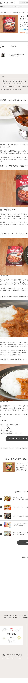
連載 (9, 617)
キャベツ (12, 6)
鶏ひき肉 (17, 6)
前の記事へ (14, 46)
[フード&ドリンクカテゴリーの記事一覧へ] (22, 33)
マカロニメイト (16, 617)
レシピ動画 (23, 615)
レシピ (16, 615)
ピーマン (22, 6)
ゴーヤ (26, 6)
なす (8, 6)
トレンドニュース (8, 615)
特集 (5, 617)
